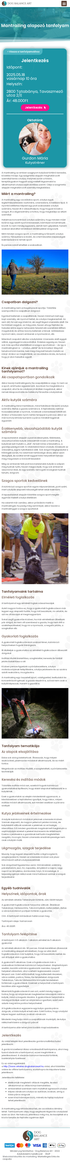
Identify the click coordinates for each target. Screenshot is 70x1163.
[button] (64, 3)
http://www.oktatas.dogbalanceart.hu (24, 1066)
